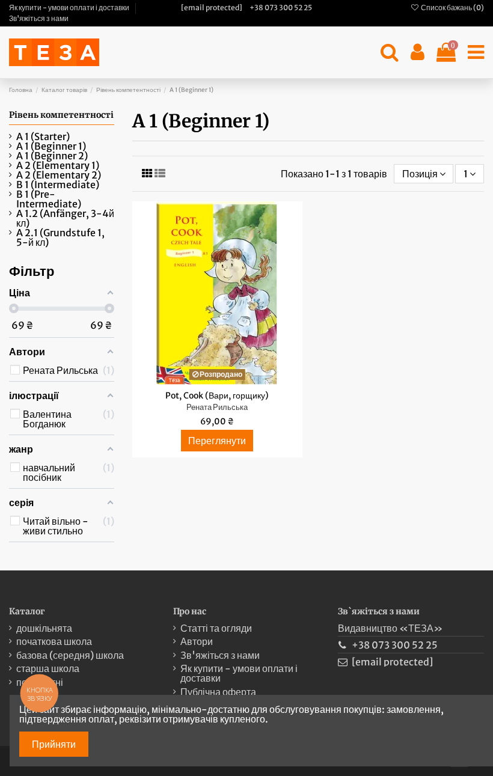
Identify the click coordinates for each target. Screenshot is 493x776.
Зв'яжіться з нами (39, 18)
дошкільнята (44, 628)
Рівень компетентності (61, 114)
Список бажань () (452, 7)
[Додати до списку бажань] (207, 380)
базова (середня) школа (70, 655)
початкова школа (54, 641)
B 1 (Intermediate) (57, 184)
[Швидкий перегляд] (226, 380)
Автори (196, 641)
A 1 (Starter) (43, 136)
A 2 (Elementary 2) (58, 175)
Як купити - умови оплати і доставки (69, 7)
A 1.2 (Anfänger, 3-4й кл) (65, 218)
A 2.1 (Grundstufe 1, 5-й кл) (60, 237)
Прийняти (54, 744)
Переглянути (217, 441)
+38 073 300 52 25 (281, 7)
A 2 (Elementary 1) (57, 165)
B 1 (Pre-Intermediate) (48, 199)
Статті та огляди (216, 628)
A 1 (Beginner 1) (51, 146)
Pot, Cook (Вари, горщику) (217, 395)
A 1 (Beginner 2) (52, 155)
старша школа (47, 668)
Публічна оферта (218, 692)
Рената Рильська (217, 407)
